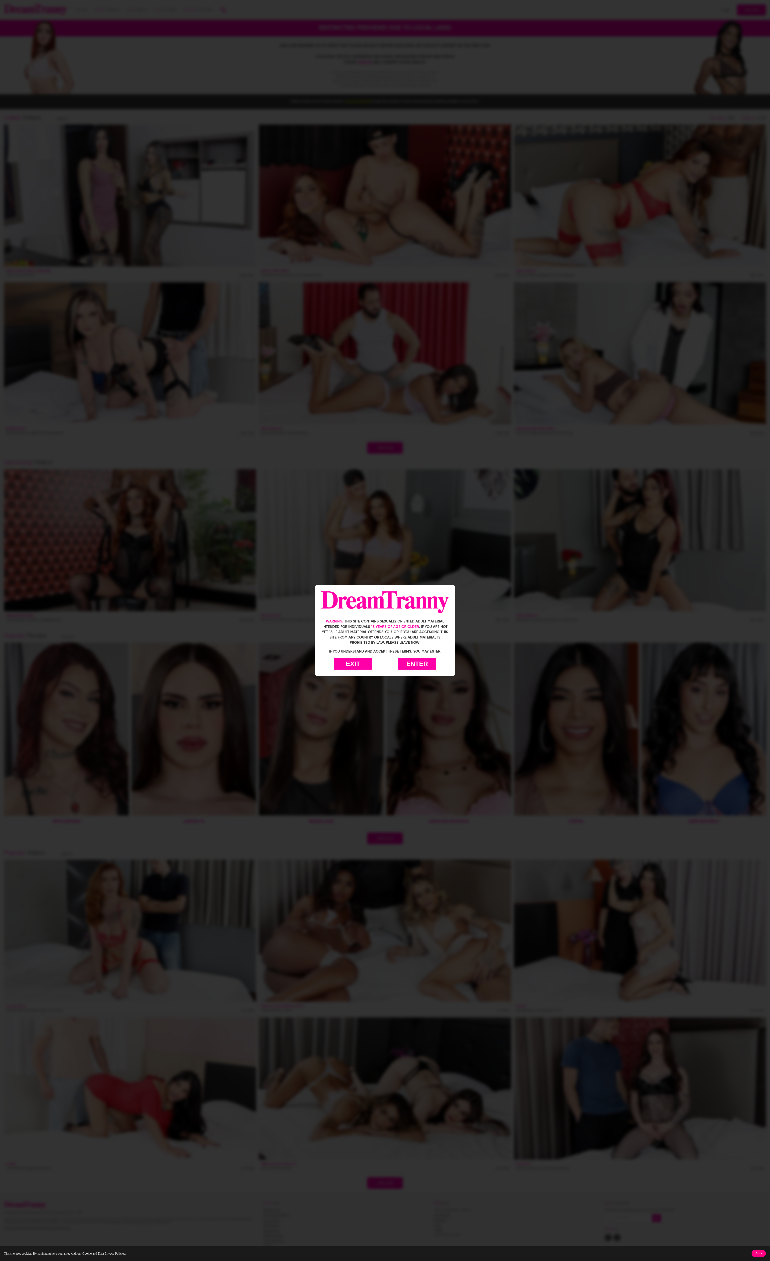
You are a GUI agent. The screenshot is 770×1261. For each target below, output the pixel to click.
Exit (353, 663)
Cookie (87, 1253)
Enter (417, 663)
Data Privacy (106, 1253)
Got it (759, 1253)
